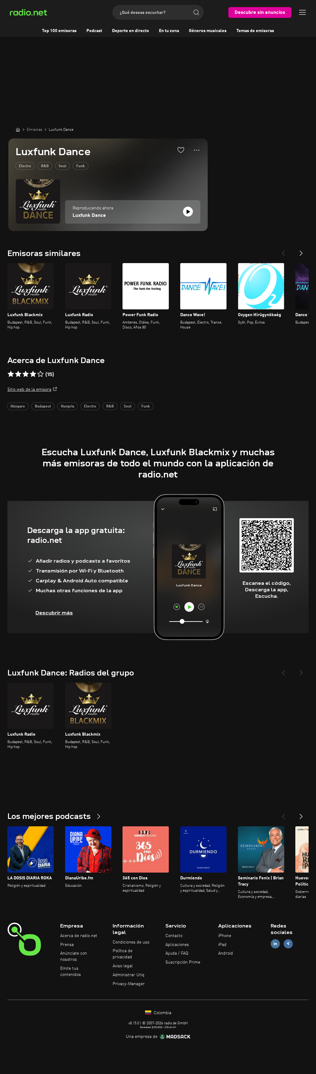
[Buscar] (196, 12)
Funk (80, 166)
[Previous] (283, 250)
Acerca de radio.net (78, 936)
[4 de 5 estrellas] (33, 374)
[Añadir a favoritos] (181, 150)
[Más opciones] (196, 150)
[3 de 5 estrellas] (25, 374)
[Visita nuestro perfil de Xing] (288, 943)
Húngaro (17, 406)
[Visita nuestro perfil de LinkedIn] (275, 943)
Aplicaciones (177, 945)
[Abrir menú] (302, 12)
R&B (45, 166)
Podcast (94, 31)
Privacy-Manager (129, 984)
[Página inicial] (17, 129)
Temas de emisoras (255, 31)
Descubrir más (54, 612)
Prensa (67, 945)
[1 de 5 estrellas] (11, 374)
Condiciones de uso (131, 942)
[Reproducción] (188, 212)
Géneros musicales (208, 31)
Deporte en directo (130, 31)
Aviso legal (123, 966)
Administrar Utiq (128, 975)
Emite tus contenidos (70, 971)
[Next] (301, 250)
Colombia (161, 1013)
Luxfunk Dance (89, 215)
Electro (25, 166)
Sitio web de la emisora (29, 389)
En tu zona (169, 31)
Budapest (43, 406)
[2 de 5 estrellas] (18, 374)
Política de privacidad (122, 954)
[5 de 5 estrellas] (40, 374)
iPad (222, 945)
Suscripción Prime (182, 962)
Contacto (173, 936)
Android (225, 953)
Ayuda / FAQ (176, 953)
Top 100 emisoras (59, 31)
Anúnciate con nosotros (73, 956)
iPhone (224, 936)
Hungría (67, 406)
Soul (62, 166)
